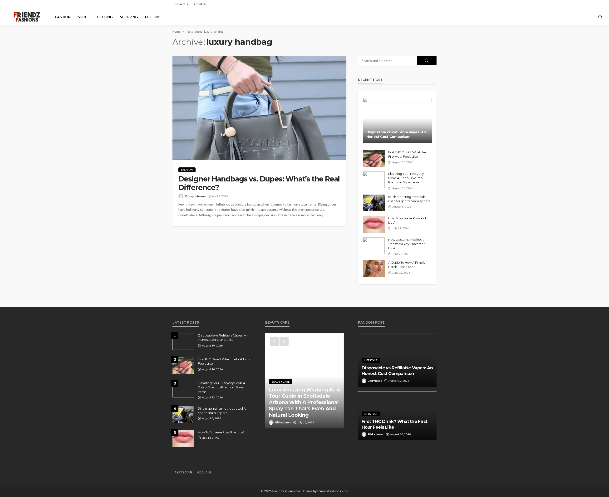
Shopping (129, 17)
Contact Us (180, 4)
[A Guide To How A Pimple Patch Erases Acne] (374, 268)
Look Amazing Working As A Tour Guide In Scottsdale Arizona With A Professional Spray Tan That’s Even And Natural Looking (304, 402)
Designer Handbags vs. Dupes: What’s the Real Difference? (259, 183)
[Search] (600, 17)
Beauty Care (281, 381)
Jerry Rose (375, 380)
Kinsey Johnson (195, 196)
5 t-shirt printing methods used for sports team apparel (409, 199)
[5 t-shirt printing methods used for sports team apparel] (374, 203)
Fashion (63, 17)
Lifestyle (370, 360)
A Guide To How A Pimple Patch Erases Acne (407, 265)
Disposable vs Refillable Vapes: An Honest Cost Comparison (396, 134)
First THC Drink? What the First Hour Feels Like (407, 154)
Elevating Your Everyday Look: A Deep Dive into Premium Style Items (406, 178)
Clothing (103, 17)
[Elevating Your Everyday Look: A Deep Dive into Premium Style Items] (374, 179)
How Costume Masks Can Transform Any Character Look (407, 244)
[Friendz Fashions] (27, 17)
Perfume (153, 17)
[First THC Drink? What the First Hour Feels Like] (374, 158)
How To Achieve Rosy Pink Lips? (407, 220)
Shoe (82, 17)
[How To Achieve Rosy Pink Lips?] (374, 224)
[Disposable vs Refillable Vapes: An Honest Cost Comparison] (397, 120)
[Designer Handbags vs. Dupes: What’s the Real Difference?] (259, 108)
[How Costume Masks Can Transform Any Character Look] (374, 245)
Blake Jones (283, 422)
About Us (199, 4)
